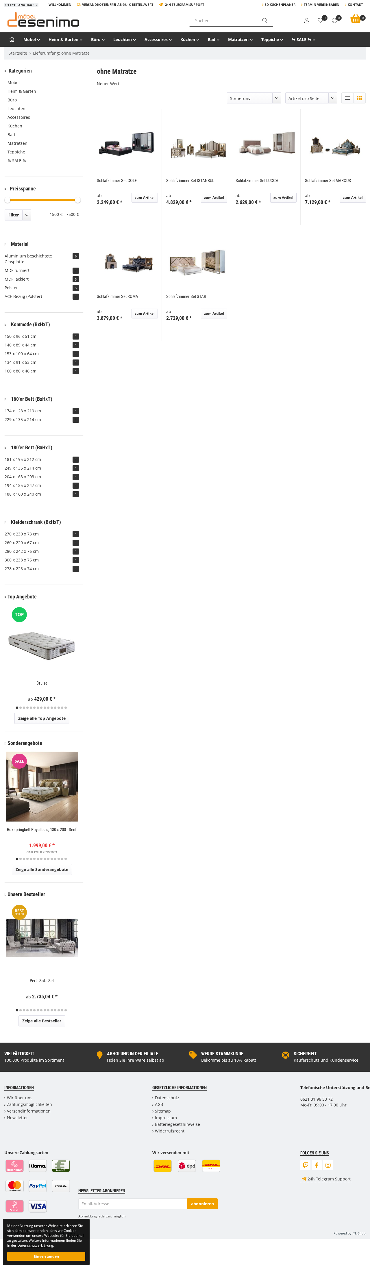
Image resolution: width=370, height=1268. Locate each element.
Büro (96, 39)
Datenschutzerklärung (35, 1245)
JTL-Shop (359, 1233)
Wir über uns (19, 1097)
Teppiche (270, 39)
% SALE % (301, 39)
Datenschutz (167, 1097)
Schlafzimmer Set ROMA (117, 296)
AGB (159, 1104)
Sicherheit (305, 1053)
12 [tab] (55, 708)
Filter (13, 215)
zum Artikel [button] (145, 197)
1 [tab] (17, 708)
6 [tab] (34, 708)
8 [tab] (41, 708)
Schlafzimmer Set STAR (186, 296)
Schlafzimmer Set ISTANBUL (190, 180)
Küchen (187, 39)
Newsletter (17, 1117)
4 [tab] (27, 708)
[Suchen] (264, 20)
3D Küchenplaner (280, 4)
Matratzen (238, 39)
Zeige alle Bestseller (41, 1021)
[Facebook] (317, 1165)
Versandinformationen (29, 1111)
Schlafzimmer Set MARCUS (328, 180)
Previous (12, 657)
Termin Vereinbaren (321, 4)
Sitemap (163, 1111)
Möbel (29, 39)
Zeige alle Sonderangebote (42, 869)
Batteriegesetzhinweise (177, 1124)
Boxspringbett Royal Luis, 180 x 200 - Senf (42, 829)
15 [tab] (65, 708)
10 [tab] (48, 708)
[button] (347, 97)
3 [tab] (24, 708)
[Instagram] (328, 1165)
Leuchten (122, 39)
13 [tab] (59, 708)
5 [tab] (31, 708)
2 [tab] (20, 708)
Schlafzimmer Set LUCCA (257, 180)
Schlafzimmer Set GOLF (117, 180)
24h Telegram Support (184, 4)
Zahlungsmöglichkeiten (29, 1104)
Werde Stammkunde (222, 1053)
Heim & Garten (63, 39)
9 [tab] (45, 708)
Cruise (41, 683)
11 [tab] (52, 708)
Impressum (166, 1117)
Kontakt (355, 4)
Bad (211, 39)
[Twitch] (305, 1165)
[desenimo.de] (92, 19)
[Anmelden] (306, 21)
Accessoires (156, 39)
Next (78, 657)
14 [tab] (62, 708)
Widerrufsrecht (169, 1131)
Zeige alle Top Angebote (42, 718)
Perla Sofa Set (42, 980)
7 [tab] (38, 708)
